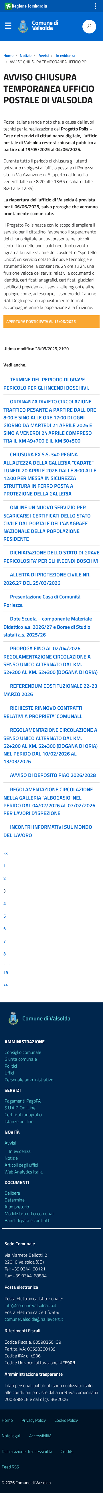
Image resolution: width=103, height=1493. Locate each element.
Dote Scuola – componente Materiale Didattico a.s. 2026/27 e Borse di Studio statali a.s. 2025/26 (47, 627)
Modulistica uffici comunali (29, 1213)
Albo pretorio (17, 1206)
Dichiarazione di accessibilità (27, 1451)
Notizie (25, 55)
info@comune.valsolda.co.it (30, 1305)
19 (5, 972)
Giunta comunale (21, 1059)
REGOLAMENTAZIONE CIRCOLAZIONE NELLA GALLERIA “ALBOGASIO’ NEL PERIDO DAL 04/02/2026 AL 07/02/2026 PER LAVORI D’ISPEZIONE (49, 801)
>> (5, 985)
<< (5, 853)
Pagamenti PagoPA (23, 1100)
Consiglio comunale (23, 1052)
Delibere (12, 1192)
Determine (15, 1199)
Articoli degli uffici (21, 1164)
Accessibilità (40, 1435)
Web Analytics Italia (24, 1171)
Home (8, 55)
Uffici (9, 1072)
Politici (11, 1065)
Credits (67, 1451)
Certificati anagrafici (23, 1114)
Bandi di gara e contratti (27, 1220)
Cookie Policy (66, 1420)
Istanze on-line (19, 1121)
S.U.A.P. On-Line (20, 1107)
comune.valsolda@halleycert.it (34, 1319)
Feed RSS (10, 1467)
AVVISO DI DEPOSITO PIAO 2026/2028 (53, 775)
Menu (8, 27)
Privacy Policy (33, 1420)
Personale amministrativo (29, 1079)
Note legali (11, 1435)
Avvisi (44, 55)
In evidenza (65, 55)
